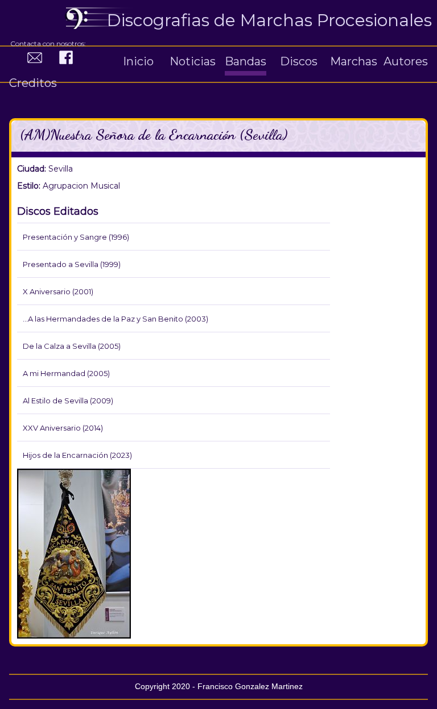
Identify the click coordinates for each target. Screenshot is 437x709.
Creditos (33, 83)
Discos (299, 61)
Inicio (138, 61)
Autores (406, 61)
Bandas (245, 61)
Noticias (193, 61)
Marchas (353, 61)
